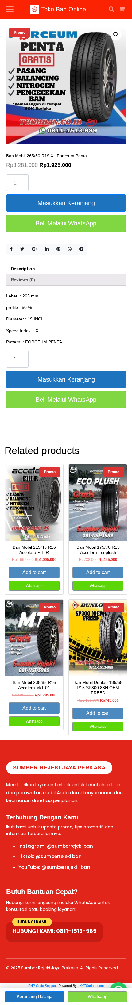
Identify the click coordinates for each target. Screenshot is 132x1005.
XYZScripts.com (92, 986)
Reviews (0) (23, 279)
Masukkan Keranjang (66, 203)
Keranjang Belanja (34, 996)
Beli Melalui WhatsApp (66, 223)
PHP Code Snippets (43, 986)
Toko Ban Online (62, 9)
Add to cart (34, 572)
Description (23, 268)
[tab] (66, 268)
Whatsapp (34, 586)
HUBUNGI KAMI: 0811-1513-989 (54, 931)
